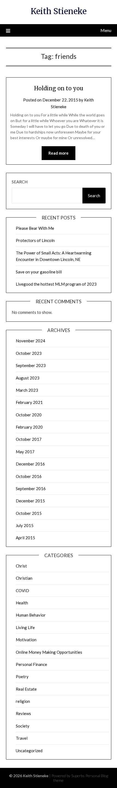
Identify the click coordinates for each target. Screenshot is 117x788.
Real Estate (26, 689)
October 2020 (29, 414)
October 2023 (29, 353)
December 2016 (30, 463)
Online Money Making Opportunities (49, 652)
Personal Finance (31, 664)
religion (23, 701)
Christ (21, 565)
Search (19, 181)
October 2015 (29, 513)
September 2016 (31, 488)
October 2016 (29, 476)
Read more (58, 153)
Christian (24, 578)
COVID (22, 590)
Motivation (26, 639)
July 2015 (24, 525)
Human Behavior (31, 614)
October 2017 (29, 439)
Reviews (23, 713)
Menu (105, 30)
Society (22, 725)
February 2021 (29, 402)
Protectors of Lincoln (35, 240)
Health (22, 602)
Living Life (25, 627)
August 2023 (27, 377)
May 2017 (25, 451)
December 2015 (30, 500)
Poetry (22, 676)
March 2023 (27, 390)
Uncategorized (29, 750)
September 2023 (31, 365)
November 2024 (30, 340)
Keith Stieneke (59, 11)
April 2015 (25, 537)
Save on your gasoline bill (39, 271)
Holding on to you (58, 88)
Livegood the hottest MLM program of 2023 (56, 284)
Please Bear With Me (35, 228)
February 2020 (29, 427)
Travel (21, 738)
